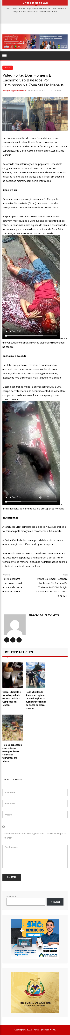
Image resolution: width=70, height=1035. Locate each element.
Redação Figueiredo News (14, 91)
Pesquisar (12, 896)
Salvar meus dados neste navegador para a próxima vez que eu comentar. (34, 835)
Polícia (7, 67)
